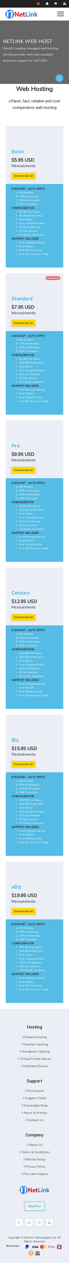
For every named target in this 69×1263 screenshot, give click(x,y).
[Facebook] (19, 1222)
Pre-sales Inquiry (35, 1174)
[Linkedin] (49, 1222)
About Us (35, 1145)
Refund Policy (35, 1159)
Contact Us (35, 1120)
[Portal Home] (21, 14)
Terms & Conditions (35, 1152)
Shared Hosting (35, 1037)
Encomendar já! (23, 176)
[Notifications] (47, 3)
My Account (35, 1091)
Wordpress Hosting (35, 1051)
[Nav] (60, 13)
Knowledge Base (35, 1105)
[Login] (64, 3)
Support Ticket (35, 1098)
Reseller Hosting (35, 1044)
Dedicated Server (35, 1066)
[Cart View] (55, 4)
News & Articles (35, 1113)
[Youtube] (29, 1222)
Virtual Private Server (35, 1059)
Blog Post (34, 1206)
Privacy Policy (35, 1166)
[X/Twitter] (39, 1222)
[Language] (38, 3)
